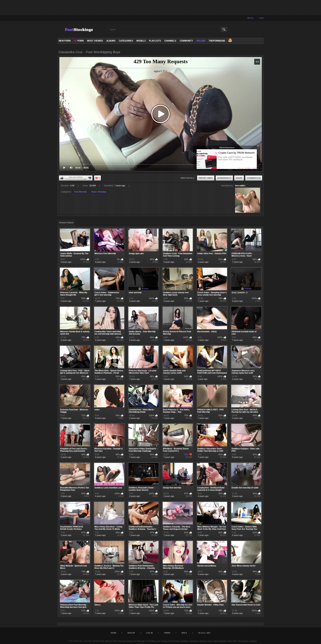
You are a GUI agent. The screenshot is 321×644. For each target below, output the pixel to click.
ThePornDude (217, 41)
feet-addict (240, 185)
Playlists (155, 41)
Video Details (187, 178)
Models (141, 41)
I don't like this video (89, 177)
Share (239, 178)
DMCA (184, 633)
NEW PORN (65, 41)
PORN (79, 41)
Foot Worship (80, 192)
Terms (167, 633)
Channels (170, 41)
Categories (126, 41)
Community (186, 41)
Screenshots (224, 178)
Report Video (206, 178)
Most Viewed (95, 41)
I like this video (62, 177)
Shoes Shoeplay (98, 192)
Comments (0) (253, 178)
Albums (111, 41)
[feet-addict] (247, 200)
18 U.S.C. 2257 (204, 633)
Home (113, 633)
